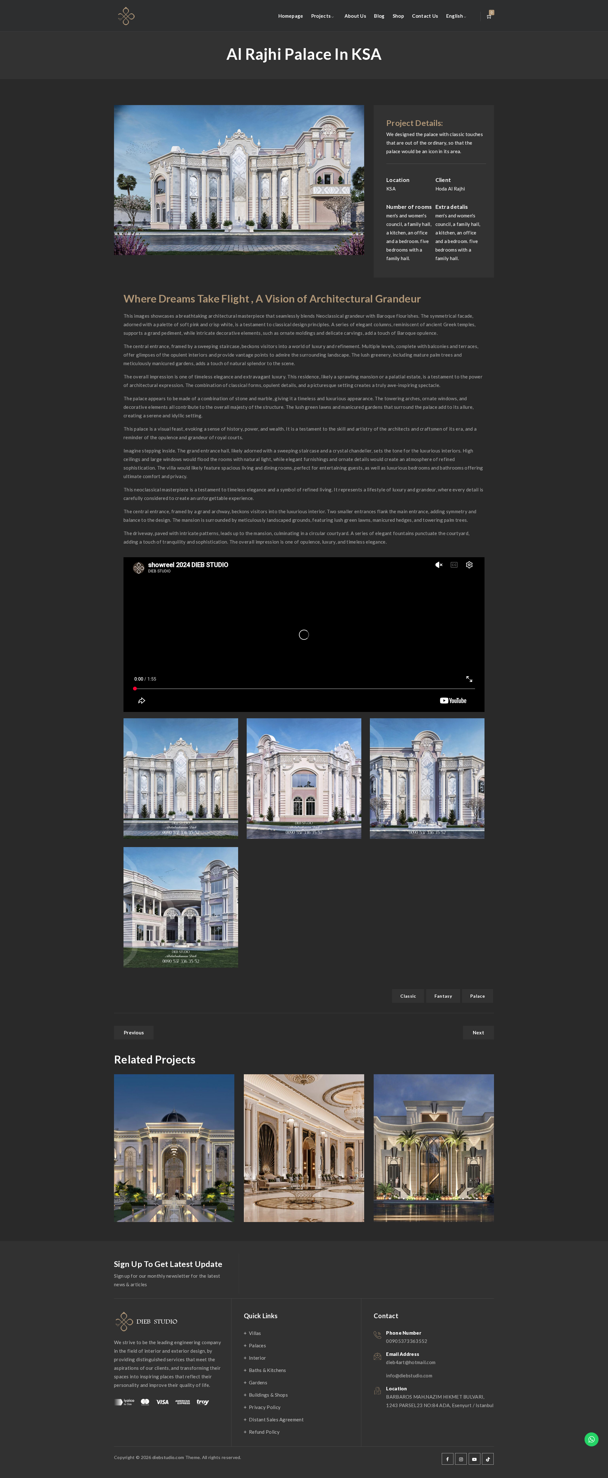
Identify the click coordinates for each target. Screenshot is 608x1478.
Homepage (290, 16)
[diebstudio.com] (126, 16)
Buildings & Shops (268, 1395)
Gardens (258, 1382)
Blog (379, 16)
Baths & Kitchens (267, 1370)
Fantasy (443, 996)
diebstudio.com (168, 1457)
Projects (321, 16)
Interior (257, 1358)
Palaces (257, 1345)
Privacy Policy (265, 1407)
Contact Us (425, 16)
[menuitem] (454, 16)
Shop (398, 16)
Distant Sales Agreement (276, 1419)
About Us (355, 16)
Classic (408, 996)
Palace (477, 996)
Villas (255, 1333)
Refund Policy (264, 1432)
